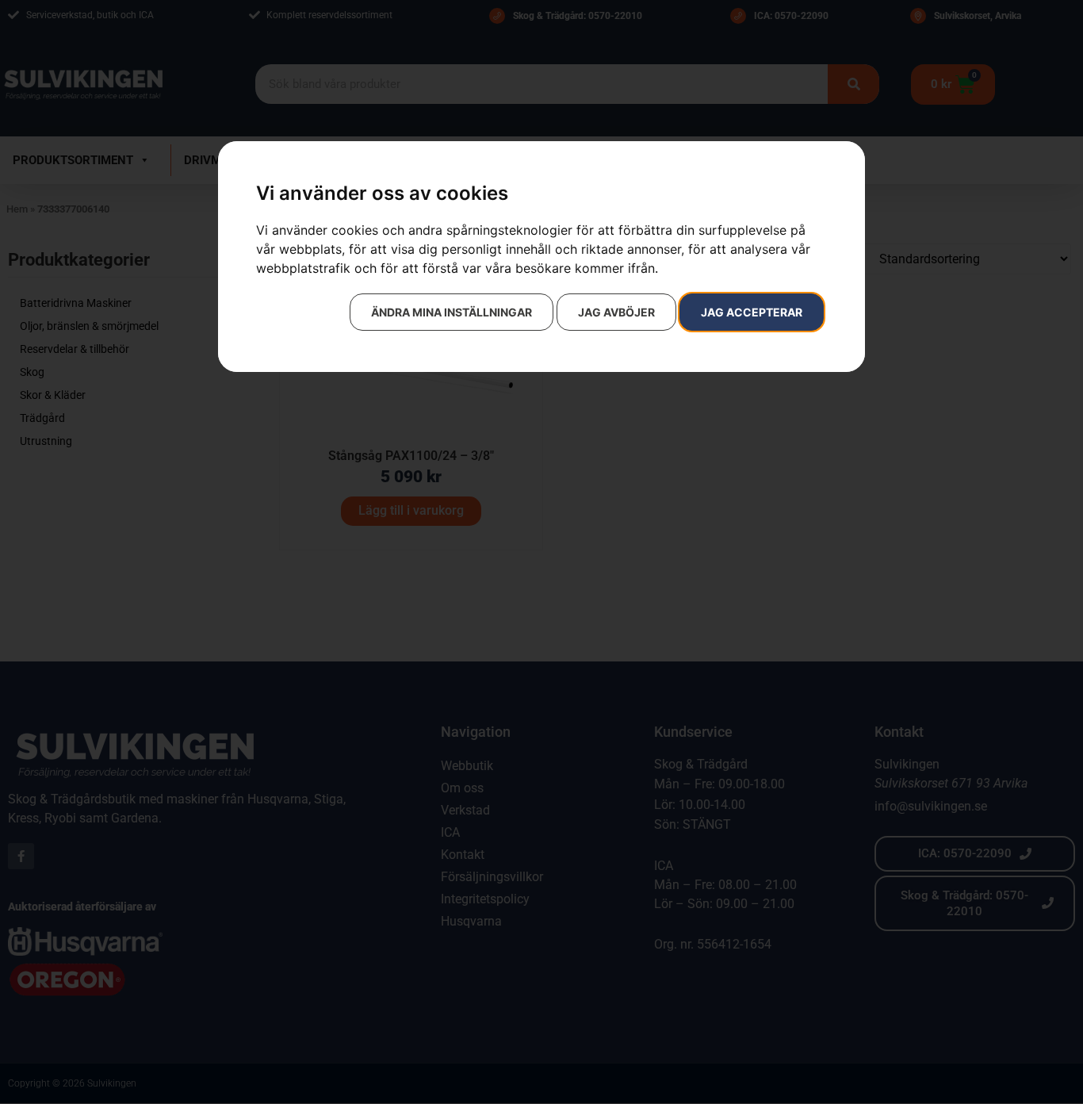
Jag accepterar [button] (751, 312)
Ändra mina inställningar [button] (451, 312)
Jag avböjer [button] (616, 312)
